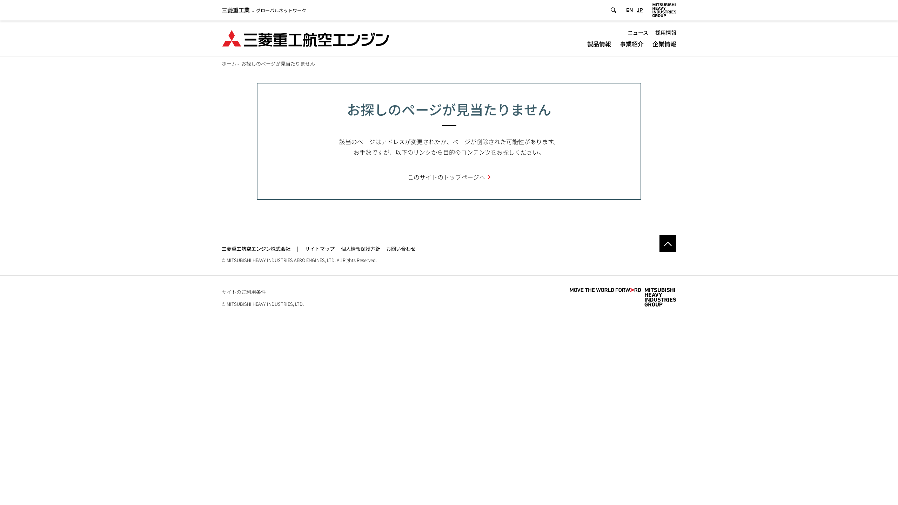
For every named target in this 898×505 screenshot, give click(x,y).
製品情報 (599, 43)
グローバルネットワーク (264, 10)
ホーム (229, 63)
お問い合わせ (401, 248)
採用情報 (665, 32)
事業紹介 (632, 43)
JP (640, 10)
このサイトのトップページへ (446, 177)
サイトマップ (320, 248)
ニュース (638, 32)
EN (629, 10)
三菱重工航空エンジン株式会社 (256, 248)
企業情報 (664, 43)
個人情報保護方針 (360, 248)
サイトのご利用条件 (244, 291)
